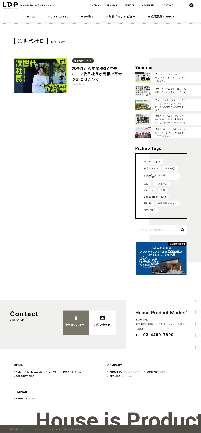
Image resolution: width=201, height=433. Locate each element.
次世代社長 (150, 210)
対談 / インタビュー (122, 16)
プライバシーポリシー (30, 429)
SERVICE (130, 5)
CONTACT (168, 5)
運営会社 (14, 429)
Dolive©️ (170, 168)
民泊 (146, 184)
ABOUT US (148, 5)
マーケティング (152, 162)
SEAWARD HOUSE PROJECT (155, 176)
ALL (32, 16)
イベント (148, 190)
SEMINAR (112, 5)
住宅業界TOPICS (162, 16)
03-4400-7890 (158, 334)
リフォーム (161, 184)
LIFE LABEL (60, 16)
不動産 (147, 203)
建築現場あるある (167, 203)
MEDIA (95, 5)
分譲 (162, 190)
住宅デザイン (151, 168)
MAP (140, 328)
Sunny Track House (155, 197)
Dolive (89, 16)
